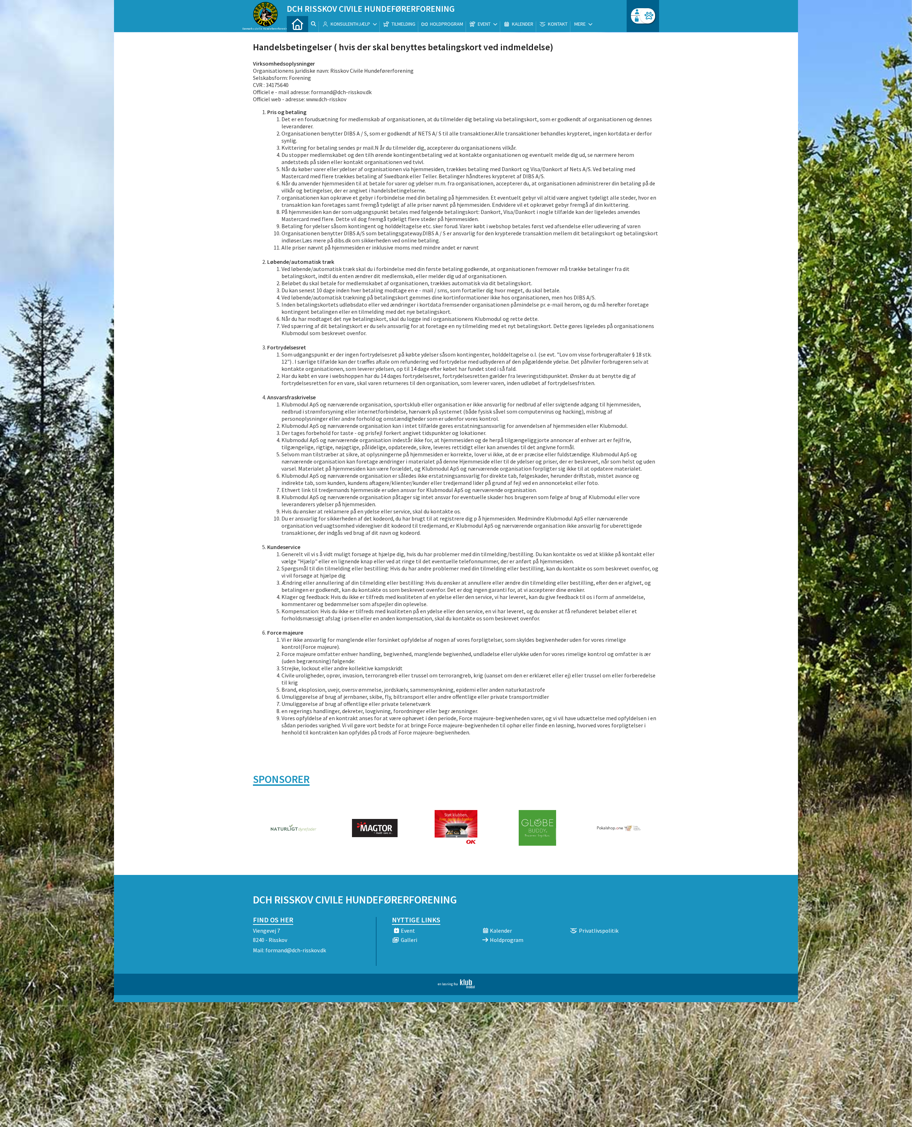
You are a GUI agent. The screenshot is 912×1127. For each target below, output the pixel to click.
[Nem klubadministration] (456, 986)
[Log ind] (647, 16)
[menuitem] (297, 24)
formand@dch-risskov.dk (295, 950)
